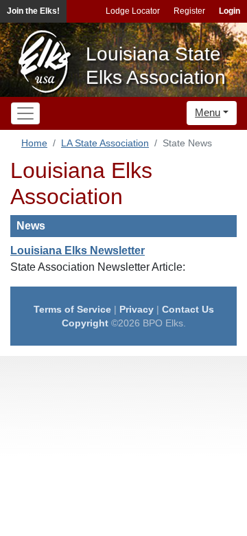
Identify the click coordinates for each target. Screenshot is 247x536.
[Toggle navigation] (25, 113)
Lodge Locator (133, 11)
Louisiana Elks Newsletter (77, 250)
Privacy (136, 309)
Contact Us (188, 309)
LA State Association (105, 142)
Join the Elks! (33, 11)
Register (189, 11)
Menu (207, 112)
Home (34, 142)
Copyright (85, 322)
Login (229, 11)
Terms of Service (72, 309)
